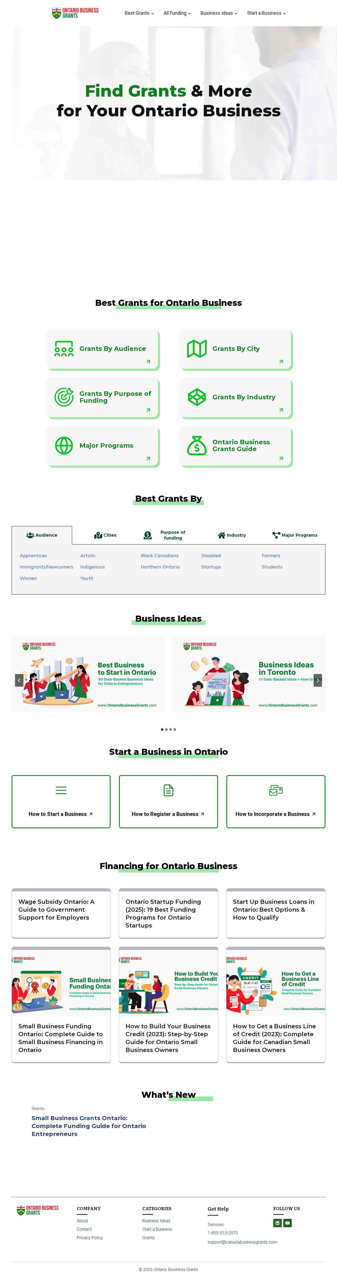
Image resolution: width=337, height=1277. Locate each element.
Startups (211, 567)
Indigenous (92, 567)
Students (272, 567)
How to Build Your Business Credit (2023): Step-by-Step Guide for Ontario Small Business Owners (168, 1038)
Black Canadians (160, 555)
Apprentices (33, 555)
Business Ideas (156, 1220)
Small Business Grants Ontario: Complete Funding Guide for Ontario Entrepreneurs (89, 1126)
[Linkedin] (277, 1223)
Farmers (271, 555)
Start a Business (157, 1229)
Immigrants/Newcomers (46, 567)
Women (28, 578)
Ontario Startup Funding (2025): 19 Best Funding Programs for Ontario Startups (163, 913)
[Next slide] (318, 680)
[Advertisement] (168, 247)
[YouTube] (287, 1223)
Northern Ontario (160, 567)
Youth (86, 578)
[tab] (42, 535)
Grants (38, 1108)
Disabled (211, 555)
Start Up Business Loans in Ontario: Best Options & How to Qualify (273, 909)
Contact (84, 1229)
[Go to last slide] (19, 680)
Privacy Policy (90, 1237)
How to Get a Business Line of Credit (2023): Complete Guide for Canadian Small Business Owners (274, 1038)
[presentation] (88, 674)
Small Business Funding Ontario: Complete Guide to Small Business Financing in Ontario (60, 1038)
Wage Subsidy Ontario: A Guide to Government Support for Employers (56, 909)
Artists (87, 555)
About (82, 1220)
